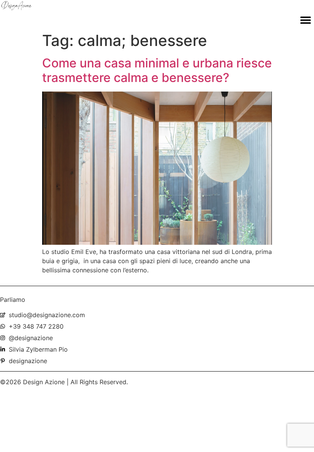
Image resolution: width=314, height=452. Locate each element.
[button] (305, 19)
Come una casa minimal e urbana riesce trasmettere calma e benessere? (157, 70)
